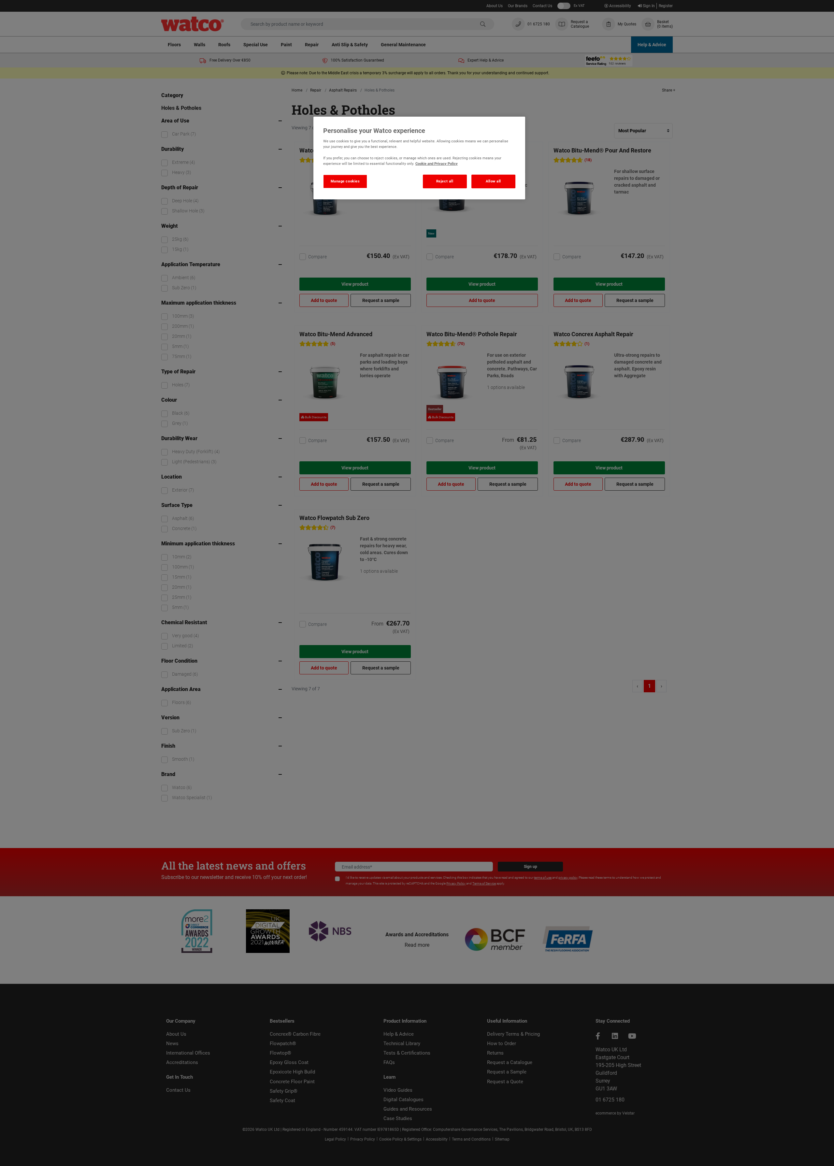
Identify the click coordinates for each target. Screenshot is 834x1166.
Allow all (493, 181)
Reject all (444, 181)
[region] (419, 158)
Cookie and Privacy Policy (436, 163)
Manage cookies (345, 181)
